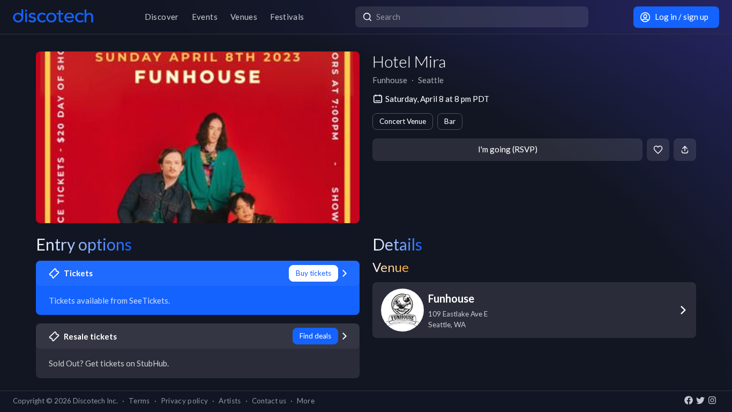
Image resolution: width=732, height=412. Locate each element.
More (306, 400)
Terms (139, 400)
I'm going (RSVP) (507, 149)
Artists (230, 400)
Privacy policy (184, 400)
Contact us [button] (269, 400)
